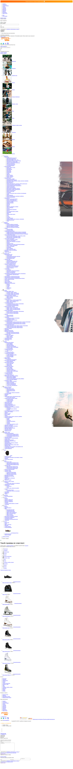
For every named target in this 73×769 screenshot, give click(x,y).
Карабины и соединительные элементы (12, 406)
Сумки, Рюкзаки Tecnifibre (12, 354)
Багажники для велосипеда (12, 179)
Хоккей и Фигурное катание (10, 283)
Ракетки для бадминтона (11, 383)
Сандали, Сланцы (8, 471)
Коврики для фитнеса (9, 500)
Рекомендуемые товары (7, 697)
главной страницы (10, 545)
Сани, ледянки (7, 281)
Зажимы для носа (10, 243)
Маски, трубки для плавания (12, 245)
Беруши (8, 242)
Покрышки (9, 212)
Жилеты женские (10, 315)
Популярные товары (6, 696)
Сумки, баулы (7, 438)
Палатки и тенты (8, 387)
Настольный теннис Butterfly (10, 360)
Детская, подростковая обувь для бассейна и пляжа (16, 235)
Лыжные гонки (7, 259)
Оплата (4, 6)
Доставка (4, 7)
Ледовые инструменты (11, 421)
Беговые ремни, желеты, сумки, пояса (12, 444)
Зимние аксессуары (8, 282)
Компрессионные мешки (9, 439)
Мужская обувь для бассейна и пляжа (13, 237)
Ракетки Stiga (9, 364)
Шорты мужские (10, 297)
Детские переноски (8, 448)
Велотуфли (9, 170)
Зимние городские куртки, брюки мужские (15, 327)
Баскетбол (14, 132)
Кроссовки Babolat (10, 345)
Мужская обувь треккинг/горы (12, 467)
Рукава (8, 173)
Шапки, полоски (10, 337)
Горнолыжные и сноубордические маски (12, 276)
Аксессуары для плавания (9, 238)
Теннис (13, 89)
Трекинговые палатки (11, 389)
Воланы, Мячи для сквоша (12, 381)
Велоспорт (14, 61)
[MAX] (8, 43)
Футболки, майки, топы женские (13, 293)
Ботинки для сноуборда (11, 271)
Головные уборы (8, 334)
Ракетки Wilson (9, 368)
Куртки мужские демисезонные (12, 313)
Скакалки (6, 502)
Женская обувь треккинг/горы (12, 466)
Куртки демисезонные (9, 310)
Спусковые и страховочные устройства (12, 410)
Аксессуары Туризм (8, 402)
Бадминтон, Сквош (8, 380)
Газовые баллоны (10, 400)
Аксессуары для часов (9, 459)
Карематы (6, 394)
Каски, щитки (7, 414)
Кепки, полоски (10, 175)
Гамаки (6, 395)
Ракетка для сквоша (10, 382)
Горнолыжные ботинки (11, 257)
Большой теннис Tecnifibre (9, 352)
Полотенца (7, 251)
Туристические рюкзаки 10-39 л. (13, 434)
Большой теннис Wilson (9, 366)
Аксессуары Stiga (10, 363)
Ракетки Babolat (10, 344)
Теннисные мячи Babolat (11, 346)
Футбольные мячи (8, 533)
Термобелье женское (10, 318)
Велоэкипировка (8, 166)
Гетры (6, 523)
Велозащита (9, 168)
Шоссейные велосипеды (11, 158)
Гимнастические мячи (11, 511)
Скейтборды (7, 485)
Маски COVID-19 (8, 507)
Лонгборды (7, 492)
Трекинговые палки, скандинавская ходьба (12, 396)
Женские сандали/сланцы (11, 473)
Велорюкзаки (7, 441)
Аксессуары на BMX (10, 178)
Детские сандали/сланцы (11, 472)
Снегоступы (7, 280)
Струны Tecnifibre (10, 356)
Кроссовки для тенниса (9, 475)
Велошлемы (9, 171)
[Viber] (5, 43)
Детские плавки (10, 229)
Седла (8, 216)
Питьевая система (8, 443)
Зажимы (6, 412)
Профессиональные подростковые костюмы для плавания (17, 233)
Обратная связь (3, 733)
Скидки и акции (6, 5)
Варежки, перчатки (8, 328)
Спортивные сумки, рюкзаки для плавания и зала (14, 446)
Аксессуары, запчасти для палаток (13, 392)
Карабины (9, 407)
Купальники (7, 223)
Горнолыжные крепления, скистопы (13, 256)
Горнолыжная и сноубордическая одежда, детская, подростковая (18, 321)
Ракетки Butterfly (10, 361)
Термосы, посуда (8, 430)
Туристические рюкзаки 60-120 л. (13, 436)
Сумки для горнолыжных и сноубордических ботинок (15, 278)
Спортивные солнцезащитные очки (11, 519)
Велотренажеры (10, 182)
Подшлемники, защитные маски (13, 274)
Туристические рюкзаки (9, 433)
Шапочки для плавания (11, 240)
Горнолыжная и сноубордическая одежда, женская (16, 322)
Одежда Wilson (9, 367)
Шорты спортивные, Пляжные (10, 295)
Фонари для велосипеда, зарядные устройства (15, 196)
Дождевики (7, 329)
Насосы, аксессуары (10, 191)
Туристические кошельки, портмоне (11, 442)
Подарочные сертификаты (9, 517)
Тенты (8, 391)
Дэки (8, 487)
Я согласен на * (10, 751)
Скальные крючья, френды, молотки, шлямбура (13, 416)
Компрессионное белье (9, 330)
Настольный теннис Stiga (9, 362)
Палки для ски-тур (10, 267)
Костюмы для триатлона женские (13, 332)
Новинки (4, 695)
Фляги (8, 194)
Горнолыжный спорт (8, 254)
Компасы (6, 458)
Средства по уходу (8, 429)
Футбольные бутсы (14, 532)
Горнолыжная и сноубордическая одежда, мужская (16, 323)
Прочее (13, 146)
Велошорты (9, 172)
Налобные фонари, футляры (10, 427)
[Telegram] (3, 43)
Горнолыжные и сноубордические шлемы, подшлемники (15, 273)
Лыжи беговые (9, 260)
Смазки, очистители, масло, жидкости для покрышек (16, 193)
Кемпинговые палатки (11, 390)
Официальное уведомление (38, 719)
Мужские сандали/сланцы (11, 474)
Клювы (8, 418)
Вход (3, 15)
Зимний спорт (14, 75)
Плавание (14, 68)
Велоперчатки (9, 169)
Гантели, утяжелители (9, 499)
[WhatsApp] (1, 43)
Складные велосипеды (11, 164)
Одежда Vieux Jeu (10, 351)
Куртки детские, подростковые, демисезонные (15, 311)
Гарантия (4, 8)
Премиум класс (5, 694)
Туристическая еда (8, 403)
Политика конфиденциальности (49, 719)
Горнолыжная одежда (9, 320)
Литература (7, 520)
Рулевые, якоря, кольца (11, 214)
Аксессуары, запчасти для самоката (13, 483)
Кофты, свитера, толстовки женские (13, 308)
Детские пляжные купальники (12, 224)
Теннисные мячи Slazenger (12, 359)
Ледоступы (7, 478)
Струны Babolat (10, 348)
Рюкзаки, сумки (15, 103)
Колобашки (9, 247)
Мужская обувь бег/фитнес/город (13, 464)
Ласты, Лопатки (10, 248)
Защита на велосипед (11, 186)
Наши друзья (5, 13)
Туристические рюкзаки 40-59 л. (13, 435)
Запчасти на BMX (10, 201)
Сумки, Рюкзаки (8, 526)
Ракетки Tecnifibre (10, 355)
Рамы (8, 213)
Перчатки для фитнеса (9, 501)
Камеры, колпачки (10, 202)
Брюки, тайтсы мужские (11, 301)
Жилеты (8, 174)
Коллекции (5, 12)
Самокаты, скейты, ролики (17, 125)
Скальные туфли (8, 470)
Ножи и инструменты (9, 426)
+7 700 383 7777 (4, 41)
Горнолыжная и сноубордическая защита (12, 277)
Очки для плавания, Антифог (12, 239)
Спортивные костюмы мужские (12, 305)
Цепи (8, 220)
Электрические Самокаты (9, 484)
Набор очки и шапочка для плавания (13, 241)
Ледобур (8, 422)
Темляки (8, 423)
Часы (11, 455)
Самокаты (6, 482)
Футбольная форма (8, 527)
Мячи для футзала (8, 524)
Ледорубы (9, 420)
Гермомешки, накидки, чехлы (10, 440)
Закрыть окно (2, 36)
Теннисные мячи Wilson (11, 370)
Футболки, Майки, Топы (9, 291)
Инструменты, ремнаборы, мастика (13, 188)
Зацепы (6, 415)
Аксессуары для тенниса (9, 374)
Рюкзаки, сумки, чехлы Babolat (12, 347)
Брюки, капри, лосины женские (12, 300)
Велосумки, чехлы (10, 181)
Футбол (13, 153)
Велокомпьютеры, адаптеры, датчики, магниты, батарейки (17, 180)
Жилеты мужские (10, 316)
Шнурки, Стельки (8, 479)
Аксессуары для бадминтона (12, 385)
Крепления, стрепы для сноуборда (13, 270)
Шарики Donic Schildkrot (11, 377)
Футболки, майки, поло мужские (13, 294)
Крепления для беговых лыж (12, 261)
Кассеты (8, 204)
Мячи (6, 508)
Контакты (4, 9)
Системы (8, 217)
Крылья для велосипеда (11, 190)
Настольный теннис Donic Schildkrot (11, 375)
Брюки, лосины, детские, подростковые (14, 299)
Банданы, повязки (10, 335)
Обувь (13, 118)
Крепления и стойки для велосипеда (13, 189)
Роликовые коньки (10, 489)
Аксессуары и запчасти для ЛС (12, 424)
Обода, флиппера (10, 207)
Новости (4, 11)
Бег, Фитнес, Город (8, 461)
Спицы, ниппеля (10, 218)
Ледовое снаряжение (8, 417)
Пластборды (7, 491)
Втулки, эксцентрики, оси (11, 199)
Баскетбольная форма (9, 496)
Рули (8, 215)
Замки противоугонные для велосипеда (14, 185)
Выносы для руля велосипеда (12, 200)
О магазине (5, 4)
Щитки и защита (8, 534)
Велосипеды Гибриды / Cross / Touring (14, 160)
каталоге (26, 545)
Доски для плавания (10, 246)
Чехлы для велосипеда (11, 197)
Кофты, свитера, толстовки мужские (13, 309)
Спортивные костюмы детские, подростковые (15, 303)
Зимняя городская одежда (9, 324)
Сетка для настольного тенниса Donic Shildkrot (15, 378)
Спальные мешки (8, 393)
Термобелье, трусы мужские (12, 319)
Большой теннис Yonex (9, 349)
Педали (8, 208)
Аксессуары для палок (11, 397)
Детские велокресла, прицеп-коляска (13, 184)
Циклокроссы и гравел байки (12, 161)
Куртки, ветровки (10, 176)
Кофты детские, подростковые (12, 307)
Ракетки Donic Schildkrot (11, 376)
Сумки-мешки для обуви (9, 447)
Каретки (8, 203)
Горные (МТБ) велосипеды (12, 157)
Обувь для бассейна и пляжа (10, 234)
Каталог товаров (3, 52)
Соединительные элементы (12, 408)
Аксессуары (9, 287)
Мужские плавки (10, 230)
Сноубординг (7, 268)
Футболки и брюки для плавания (11, 250)
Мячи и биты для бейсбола (12, 512)
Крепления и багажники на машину (11, 516)
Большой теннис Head (9, 372)
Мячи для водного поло (11, 249)
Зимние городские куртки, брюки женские (14, 326)
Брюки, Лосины (8, 298)
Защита (8, 286)
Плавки (6, 228)
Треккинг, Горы (7, 465)
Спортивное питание (8, 518)
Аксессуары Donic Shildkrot (12, 379)
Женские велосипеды (11, 163)
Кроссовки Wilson (10, 369)
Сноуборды (9, 269)
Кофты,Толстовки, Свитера (10, 306)
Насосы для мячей (10, 515)
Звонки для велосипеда (11, 187)
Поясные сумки (7, 445)
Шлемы (8, 275)
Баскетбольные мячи (10, 509)
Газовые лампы (9, 401)
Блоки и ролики (8, 413)
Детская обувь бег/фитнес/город (12, 462)
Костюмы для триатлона (9, 331)
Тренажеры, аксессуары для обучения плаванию (15, 244)
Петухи (8, 210)
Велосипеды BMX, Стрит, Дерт (12, 159)
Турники (6, 498)
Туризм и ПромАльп (16, 96)
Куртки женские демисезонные (12, 312)
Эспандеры (7, 504)
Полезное (4, 10)
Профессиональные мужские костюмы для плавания (16, 232)
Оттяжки (8, 409)
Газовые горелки (10, 399)
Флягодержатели (10, 195)
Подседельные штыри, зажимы (12, 211)
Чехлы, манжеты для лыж (9, 279)
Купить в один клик (12, 752)
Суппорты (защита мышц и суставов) (11, 503)
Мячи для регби (10, 514)
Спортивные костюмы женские (12, 304)
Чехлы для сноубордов (11, 272)
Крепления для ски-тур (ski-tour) (13, 265)
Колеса (8, 205)
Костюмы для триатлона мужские (13, 333)
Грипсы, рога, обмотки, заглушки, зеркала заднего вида (17, 183)
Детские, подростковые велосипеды (13, 162)
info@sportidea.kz (6, 720)
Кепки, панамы (9, 336)
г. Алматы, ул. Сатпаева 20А (6, 723)
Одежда (13, 82)
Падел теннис (7, 357)
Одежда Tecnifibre (10, 353)
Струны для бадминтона (11, 384)
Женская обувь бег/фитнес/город (13, 463)
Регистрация (5, 16)
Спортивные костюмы (9, 302)
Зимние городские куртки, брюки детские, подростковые (17, 325)
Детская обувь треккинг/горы (12, 468)
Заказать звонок (3, 17)
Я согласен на (10, 29)
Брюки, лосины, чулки (11, 167)
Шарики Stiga (9, 365)
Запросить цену (10, 761)
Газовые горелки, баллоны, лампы (11, 398)
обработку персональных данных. (13, 29)
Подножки (9, 192)
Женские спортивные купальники (13, 227)
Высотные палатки (10, 388)
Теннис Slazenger (8, 358)
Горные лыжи (9, 255)
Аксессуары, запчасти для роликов (13, 490)
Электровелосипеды (10, 165)
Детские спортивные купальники (13, 225)
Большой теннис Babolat (9, 342)
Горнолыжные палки (10, 258)
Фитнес (13, 139)
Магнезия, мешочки (8, 428)
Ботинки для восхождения (9, 469)
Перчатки (6, 525)
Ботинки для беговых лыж (12, 262)
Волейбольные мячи (10, 510)
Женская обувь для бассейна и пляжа (13, 236)
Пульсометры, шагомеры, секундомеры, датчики (13, 457)
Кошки (8, 419)
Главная (4, 3)
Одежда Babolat (10, 343)
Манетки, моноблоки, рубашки (12, 206)
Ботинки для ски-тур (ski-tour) (12, 266)
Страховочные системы (9, 405)
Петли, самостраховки (9, 411)
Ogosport (6, 506)
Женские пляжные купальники (12, 226)
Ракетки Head (9, 373)
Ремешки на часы (8, 456)
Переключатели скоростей (11, 209)
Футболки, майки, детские (12, 292)
